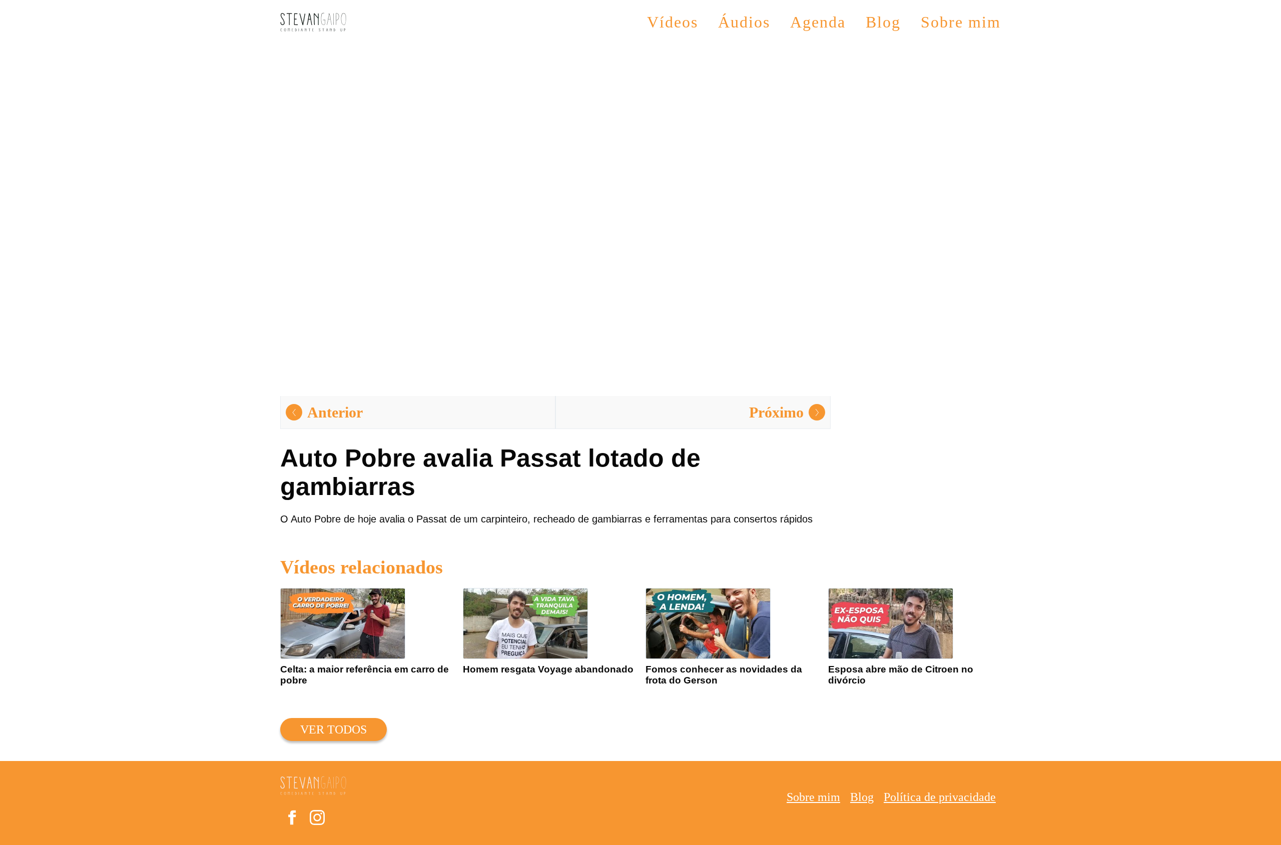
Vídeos (672, 22)
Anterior (335, 412)
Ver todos (333, 729)
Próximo (776, 412)
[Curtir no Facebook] (291, 820)
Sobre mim (961, 22)
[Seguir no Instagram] (317, 820)
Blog (883, 22)
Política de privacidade (940, 797)
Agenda (818, 22)
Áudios (744, 22)
